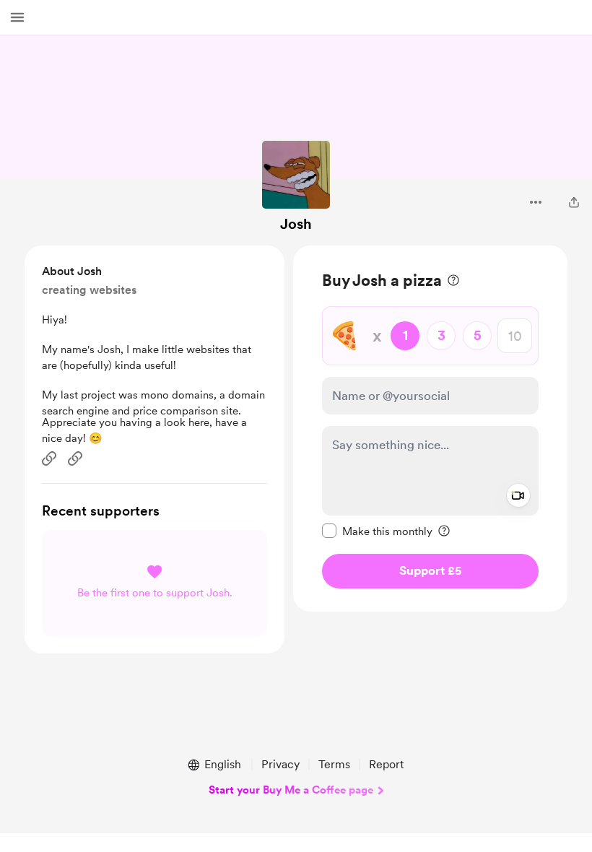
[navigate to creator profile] (296, 175)
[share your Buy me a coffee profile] (573, 202)
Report (386, 764)
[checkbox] (377, 530)
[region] (430, 428)
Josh (296, 223)
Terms (334, 764)
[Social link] (49, 458)
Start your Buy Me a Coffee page (291, 789)
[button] (17, 17)
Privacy (280, 764)
